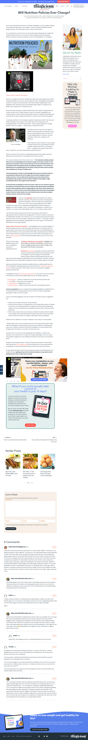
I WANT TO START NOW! (39, 379)
